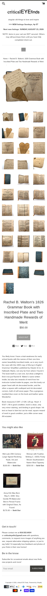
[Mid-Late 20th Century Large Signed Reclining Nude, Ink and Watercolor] (12, 441)
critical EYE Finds (22, 582)
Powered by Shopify (35, 582)
